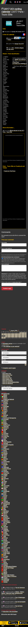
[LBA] (2, 500)
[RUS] (2, 539)
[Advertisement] (14, 146)
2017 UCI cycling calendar (11, 10)
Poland (5, 532)
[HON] (2, 471)
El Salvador (6, 449)
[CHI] (2, 430)
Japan (4, 488)
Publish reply (7, 288)
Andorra (5, 398)
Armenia (5, 402)
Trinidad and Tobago (8, 568)
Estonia (5, 452)
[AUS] (2, 403)
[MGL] (2, 517)
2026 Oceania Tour (7, 379)
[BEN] (2, 414)
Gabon (5, 457)
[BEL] (2, 411)
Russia (5, 539)
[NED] (2, 521)
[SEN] (2, 545)
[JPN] (2, 488)
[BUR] (2, 425)
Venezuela (6, 580)
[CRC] (2, 436)
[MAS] (2, 507)
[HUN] (2, 474)
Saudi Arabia (6, 542)
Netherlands (6, 521)
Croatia (5, 437)
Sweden (5, 557)
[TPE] (2, 562)
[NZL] (2, 522)
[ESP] (2, 555)
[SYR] (2, 561)
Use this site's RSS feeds (9, 614)
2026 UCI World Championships (10, 382)
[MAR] (2, 519)
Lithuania (5, 501)
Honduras (5, 471)
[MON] (2, 515)
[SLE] (2, 548)
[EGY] (2, 447)
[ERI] (2, 450)
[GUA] (2, 467)
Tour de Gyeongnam (20, 601)
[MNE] (2, 518)
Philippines (6, 531)
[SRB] (2, 546)
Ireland (5, 481)
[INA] (2, 478)
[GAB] (2, 457)
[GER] (2, 459)
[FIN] (2, 454)
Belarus (5, 409)
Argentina (5, 401)
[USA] (2, 576)
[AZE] (2, 406)
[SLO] (2, 550)
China (4, 432)
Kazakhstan (6, 491)
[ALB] (2, 395)
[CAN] (2, 429)
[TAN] (2, 563)
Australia (5, 403)
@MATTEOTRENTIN (20, 59)
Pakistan (5, 526)
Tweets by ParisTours (9, 171)
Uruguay (5, 577)
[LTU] (2, 501)
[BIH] (2, 418)
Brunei (5, 422)
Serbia (5, 546)
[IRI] (2, 480)
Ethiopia (5, 453)
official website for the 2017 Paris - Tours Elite (13, 131)
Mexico (5, 514)
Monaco (5, 515)
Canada (5, 429)
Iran (4, 480)
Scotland (5, 543)
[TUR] (2, 570)
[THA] (2, 565)
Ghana (4, 460)
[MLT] (2, 509)
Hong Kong (6, 473)
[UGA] (2, 572)
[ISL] (2, 476)
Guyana (5, 470)
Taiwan (5, 562)
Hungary (5, 474)
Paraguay (5, 529)
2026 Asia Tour (6, 376)
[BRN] (2, 408)
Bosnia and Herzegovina (9, 418)
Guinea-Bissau (7, 468)
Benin (4, 413)
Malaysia (5, 507)
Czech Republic (7, 442)
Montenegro (6, 518)
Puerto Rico (6, 535)
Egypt (4, 447)
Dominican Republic (8, 444)
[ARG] (2, 401)
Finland (5, 454)
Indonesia (5, 478)
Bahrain (5, 408)
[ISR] (2, 483)
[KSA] (2, 542)
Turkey (5, 570)
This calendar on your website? (11, 346)
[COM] (2, 435)
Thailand (5, 565)
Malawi (5, 505)
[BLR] (2, 409)
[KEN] (2, 492)
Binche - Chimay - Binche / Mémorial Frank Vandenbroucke (13, 592)
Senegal (5, 545)
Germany (5, 459)
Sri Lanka (5, 556)
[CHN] (2, 432)
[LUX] (2, 502)
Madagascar (6, 504)
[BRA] (2, 421)
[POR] (2, 533)
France (9, 39)
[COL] (2, 433)
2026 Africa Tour (6, 373)
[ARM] (2, 402)
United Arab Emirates (8, 575)
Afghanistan (6, 393)
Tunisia (5, 569)
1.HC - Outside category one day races (15, 48)
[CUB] (2, 439)
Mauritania (6, 511)
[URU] (2, 578)
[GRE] (2, 463)
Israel (4, 483)
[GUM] (2, 466)
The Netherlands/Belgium (10, 566)
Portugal (5, 533)
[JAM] (2, 487)
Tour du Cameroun (20, 587)
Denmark (5, 443)
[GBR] (2, 461)
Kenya (4, 492)
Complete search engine (9, 368)
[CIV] (2, 485)
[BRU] (2, 422)
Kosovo (5, 495)
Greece (5, 463)
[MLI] (2, 508)
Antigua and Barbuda (8, 399)
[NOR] (2, 524)
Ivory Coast (6, 485)
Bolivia (5, 416)
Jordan (5, 490)
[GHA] (2, 460)
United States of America (9, 576)
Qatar (4, 536)
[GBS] (2, 469)
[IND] (2, 477)
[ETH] (2, 453)
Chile (4, 430)
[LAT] (2, 498)
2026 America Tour (7, 375)
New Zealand (6, 522)
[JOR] (2, 490)
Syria (4, 561)
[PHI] (2, 531)
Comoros (5, 435)
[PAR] (2, 529)
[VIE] (2, 582)
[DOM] (2, 445)
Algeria (5, 396)
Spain (4, 555)
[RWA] (2, 541)
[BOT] (2, 419)
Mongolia (5, 516)
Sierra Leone (6, 547)
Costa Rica (6, 436)
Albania (5, 395)
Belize (5, 412)
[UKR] (2, 573)
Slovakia (5, 549)
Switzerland (6, 559)
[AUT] (2, 405)
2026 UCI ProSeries (7, 380)
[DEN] (2, 443)
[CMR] (2, 428)
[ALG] (2, 396)
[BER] (2, 415)
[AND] (2, 398)
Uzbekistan (6, 579)
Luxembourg (6, 502)
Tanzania (5, 563)
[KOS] (2, 495)
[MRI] (2, 512)
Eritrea (5, 450)
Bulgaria (5, 423)
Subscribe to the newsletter (10, 611)
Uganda (5, 572)
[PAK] (2, 526)
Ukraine (5, 573)
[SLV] (2, 449)
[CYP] (2, 440)
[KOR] (2, 494)
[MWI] (2, 505)
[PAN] (2, 528)
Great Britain (6, 461)
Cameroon (6, 428)
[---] (2, 566)
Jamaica (5, 487)
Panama (5, 528)
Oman (4, 525)
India (4, 477)
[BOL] (2, 416)
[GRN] (2, 464)
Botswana (5, 419)
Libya (4, 499)
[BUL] (2, 423)
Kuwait (5, 497)
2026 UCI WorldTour (7, 383)
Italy (4, 484)
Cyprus (5, 440)
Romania (5, 538)
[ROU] (2, 538)
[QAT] (2, 536)
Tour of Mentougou (20, 597)
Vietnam (5, 582)
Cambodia (6, 426)
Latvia (4, 498)
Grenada (5, 464)
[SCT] (2, 543)
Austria (5, 405)
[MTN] (2, 511)
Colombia (5, 433)
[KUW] (2, 497)
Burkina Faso (6, 425)
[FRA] (2, 456)
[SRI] (2, 556)
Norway (5, 524)
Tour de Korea (18, 606)
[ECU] (2, 446)
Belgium (5, 411)
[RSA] (2, 552)
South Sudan (6, 553)
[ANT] (2, 399)
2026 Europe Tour (7, 378)
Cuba (4, 439)
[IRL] (2, 481)
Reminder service (7, 343)
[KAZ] (2, 491)
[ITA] (2, 484)
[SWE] (2, 557)
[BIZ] (2, 412)
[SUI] (2, 559)
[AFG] (2, 394)
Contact (17, 625)
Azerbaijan (6, 406)
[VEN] (2, 580)
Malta (4, 509)
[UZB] (2, 579)
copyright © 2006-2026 (5, 625)
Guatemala (6, 467)
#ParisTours (15, 62)
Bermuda (5, 415)
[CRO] (2, 437)
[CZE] (2, 442)
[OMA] (2, 525)
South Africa (6, 552)
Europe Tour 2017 (19, 43)
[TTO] (2, 568)
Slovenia (5, 550)
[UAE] (2, 575)
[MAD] (2, 504)
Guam (4, 466)
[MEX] (2, 514)
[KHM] (2, 426)
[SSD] (2, 553)
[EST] (2, 452)
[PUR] (2, 535)
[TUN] (2, 569)
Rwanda (5, 540)
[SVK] (2, 549)
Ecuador (5, 446)
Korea (4, 494)
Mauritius (5, 512)
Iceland (5, 475)
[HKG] (2, 473)
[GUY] (2, 470)
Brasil (4, 420)
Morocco (5, 519)
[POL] (2, 532)
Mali (4, 508)
